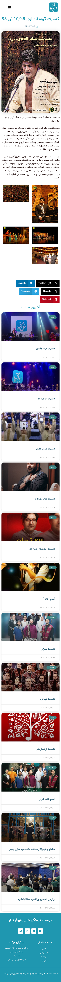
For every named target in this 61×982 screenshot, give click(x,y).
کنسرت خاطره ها (46, 399)
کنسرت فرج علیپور (45, 349)
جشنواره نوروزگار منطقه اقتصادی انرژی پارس (32, 849)
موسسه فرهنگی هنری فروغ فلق (30, 920)
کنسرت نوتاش (47, 699)
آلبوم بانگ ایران (47, 799)
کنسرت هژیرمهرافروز (44, 499)
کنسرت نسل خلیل (45, 449)
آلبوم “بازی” (49, 599)
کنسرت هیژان (48, 649)
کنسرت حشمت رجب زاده (41, 549)
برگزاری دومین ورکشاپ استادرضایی (36, 899)
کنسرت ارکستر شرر (45, 749)
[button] (9, 7)
